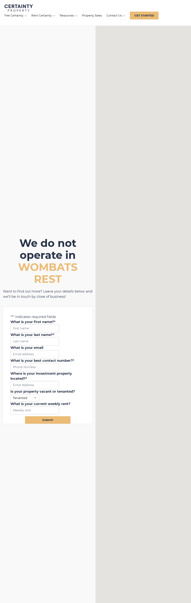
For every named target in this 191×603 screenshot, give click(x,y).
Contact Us (115, 15)
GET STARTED (144, 15)
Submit (47, 420)
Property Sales (92, 15)
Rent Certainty (41, 15)
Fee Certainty (14, 15)
